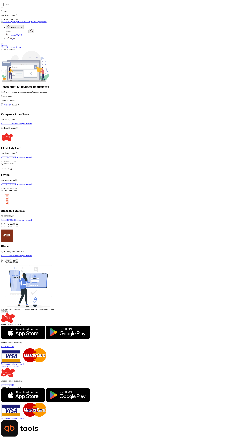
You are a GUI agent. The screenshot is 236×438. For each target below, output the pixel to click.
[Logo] (8, 322)
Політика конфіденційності (12, 364)
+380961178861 (7, 220)
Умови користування (10, 366)
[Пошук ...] (31, 31)
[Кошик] (11, 39)
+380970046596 (7, 256)
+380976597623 (7, 184)
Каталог (4, 45)
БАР (4, 47)
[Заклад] (2, 7)
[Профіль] (14, 39)
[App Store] (23, 338)
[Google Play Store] (68, 338)
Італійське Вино (14, 47)
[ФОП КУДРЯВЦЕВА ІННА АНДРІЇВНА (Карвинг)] (24, 22)
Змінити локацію (16, 27)
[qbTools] (19, 436)
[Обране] (7, 39)
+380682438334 (7, 157)
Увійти (4, 312)
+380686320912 (15, 35)
